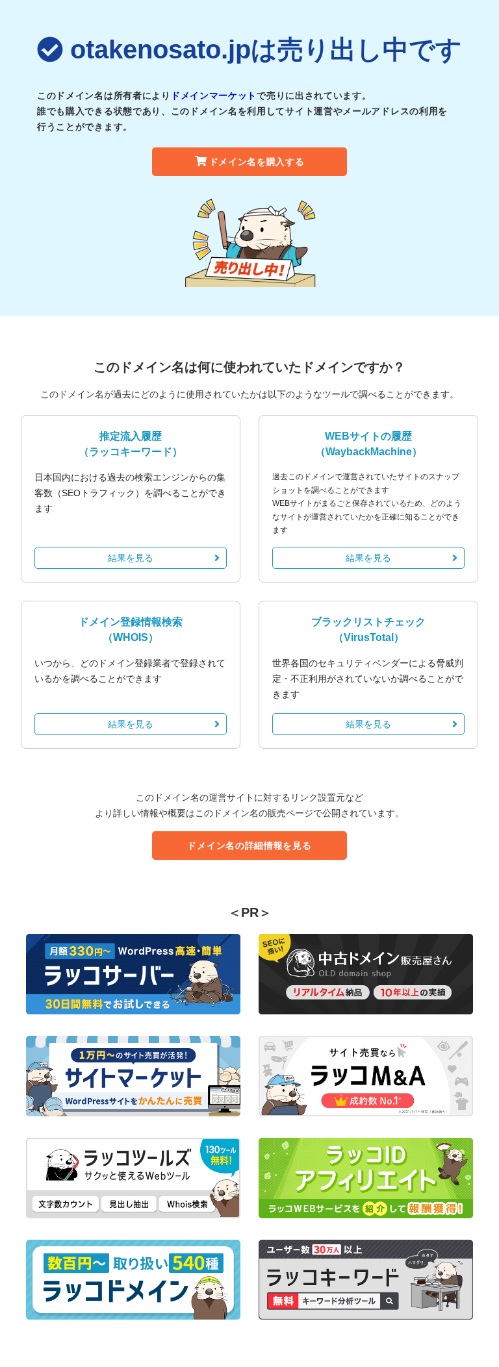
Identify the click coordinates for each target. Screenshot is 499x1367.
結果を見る (130, 558)
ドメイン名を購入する (257, 162)
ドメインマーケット (214, 95)
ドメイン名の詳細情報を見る (249, 845)
